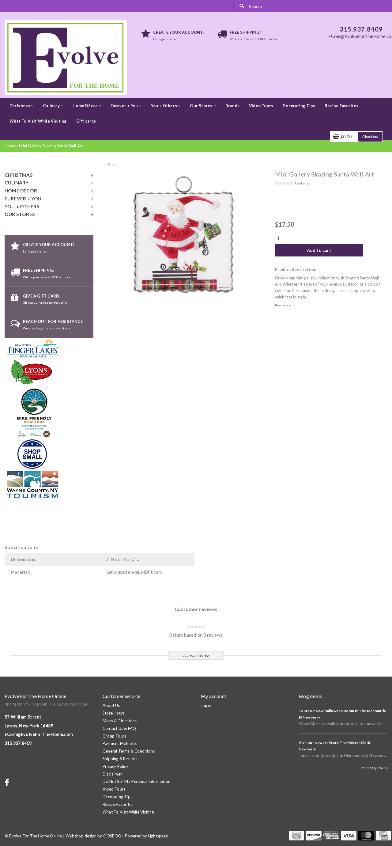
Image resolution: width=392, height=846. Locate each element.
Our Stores (201, 105)
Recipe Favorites (341, 105)
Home (10, 145)
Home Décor (85, 105)
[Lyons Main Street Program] (32, 372)
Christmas (20, 105)
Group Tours (114, 736)
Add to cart (319, 250)
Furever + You (125, 105)
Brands (232, 105)
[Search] (241, 6)
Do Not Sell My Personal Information (136, 781)
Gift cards (86, 121)
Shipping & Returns (120, 758)
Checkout (370, 136)
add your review (196, 655)
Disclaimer (112, 774)
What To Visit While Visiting (38, 121)
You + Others (164, 105)
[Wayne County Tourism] (32, 484)
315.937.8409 (18, 743)
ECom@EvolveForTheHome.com (39, 734)
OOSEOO (112, 835)
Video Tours (261, 105)
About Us (111, 705)
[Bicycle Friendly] (35, 411)
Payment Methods (120, 743)
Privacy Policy (115, 766)
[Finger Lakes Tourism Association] (33, 347)
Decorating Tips (299, 105)
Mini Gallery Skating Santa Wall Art (51, 145)
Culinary (52, 105)
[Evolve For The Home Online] (66, 57)
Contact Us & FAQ (119, 728)
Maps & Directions (120, 720)
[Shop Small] (32, 453)
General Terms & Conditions (129, 751)
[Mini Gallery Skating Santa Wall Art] (196, 237)
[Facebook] (8, 783)
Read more (303, 183)
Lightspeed (158, 835)
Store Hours (114, 713)
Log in (206, 705)
